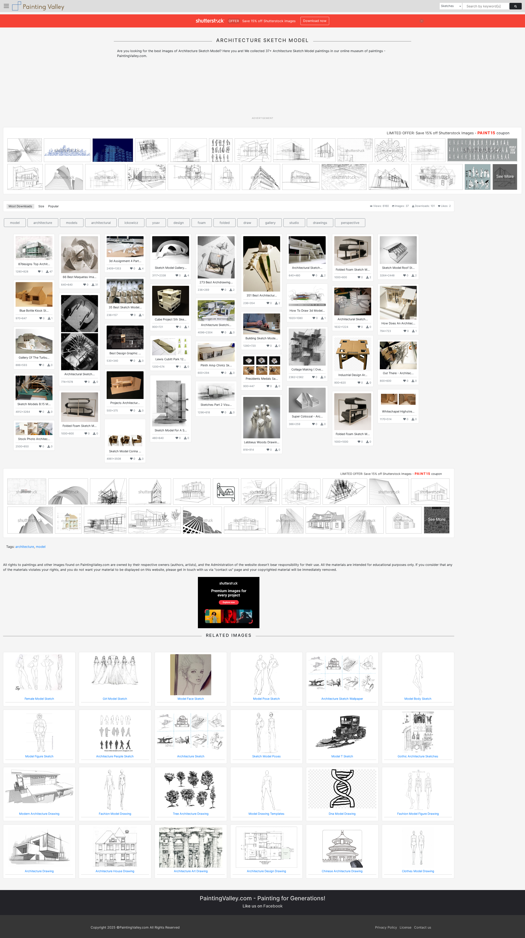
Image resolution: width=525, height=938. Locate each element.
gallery (270, 223)
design (178, 223)
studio (294, 223)
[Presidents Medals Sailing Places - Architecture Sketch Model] (261, 365)
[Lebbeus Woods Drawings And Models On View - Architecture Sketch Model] (261, 417)
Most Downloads (20, 206)
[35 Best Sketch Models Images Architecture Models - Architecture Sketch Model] (125, 291)
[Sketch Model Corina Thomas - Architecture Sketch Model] (125, 434)
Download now (314, 21)
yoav (156, 223)
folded (225, 223)
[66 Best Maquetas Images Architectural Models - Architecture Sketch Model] (79, 254)
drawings (320, 223)
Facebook (273, 906)
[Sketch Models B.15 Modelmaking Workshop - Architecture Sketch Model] (34, 388)
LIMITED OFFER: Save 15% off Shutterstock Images (430, 133)
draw (247, 223)
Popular (53, 206)
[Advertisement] (262, 88)
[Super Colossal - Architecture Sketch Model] (307, 400)
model (15, 223)
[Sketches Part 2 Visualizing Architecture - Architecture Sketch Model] (216, 392)
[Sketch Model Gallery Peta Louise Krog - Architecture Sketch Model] (170, 250)
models (71, 223)
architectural (101, 223)
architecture (42, 223)
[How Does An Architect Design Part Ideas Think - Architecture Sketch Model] (398, 302)
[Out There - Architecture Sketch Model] (398, 355)
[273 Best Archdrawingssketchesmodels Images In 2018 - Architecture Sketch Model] (216, 257)
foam (202, 223)
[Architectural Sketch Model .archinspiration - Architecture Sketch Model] (352, 301)
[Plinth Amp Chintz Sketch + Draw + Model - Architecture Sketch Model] (216, 352)
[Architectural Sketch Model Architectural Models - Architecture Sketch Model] (307, 250)
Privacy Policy (386, 927)
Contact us (422, 927)
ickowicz (131, 223)
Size (41, 206)
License (405, 927)
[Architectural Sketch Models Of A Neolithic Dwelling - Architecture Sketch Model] (79, 332)
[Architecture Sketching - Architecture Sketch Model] (216, 310)
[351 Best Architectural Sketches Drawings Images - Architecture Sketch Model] (261, 264)
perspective (350, 223)
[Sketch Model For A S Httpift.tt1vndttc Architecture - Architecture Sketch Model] (170, 401)
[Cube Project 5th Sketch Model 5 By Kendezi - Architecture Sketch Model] (170, 300)
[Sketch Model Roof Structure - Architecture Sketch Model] (398, 250)
